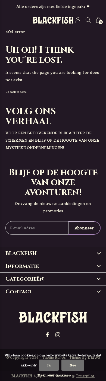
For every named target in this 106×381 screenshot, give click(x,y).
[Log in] (78, 20)
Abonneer (84, 228)
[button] (10, 20)
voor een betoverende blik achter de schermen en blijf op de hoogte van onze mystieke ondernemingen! (52, 140)
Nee (73, 365)
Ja (49, 365)
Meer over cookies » (54, 375)
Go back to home (16, 92)
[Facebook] (47, 335)
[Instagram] (57, 335)
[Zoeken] (88, 20)
